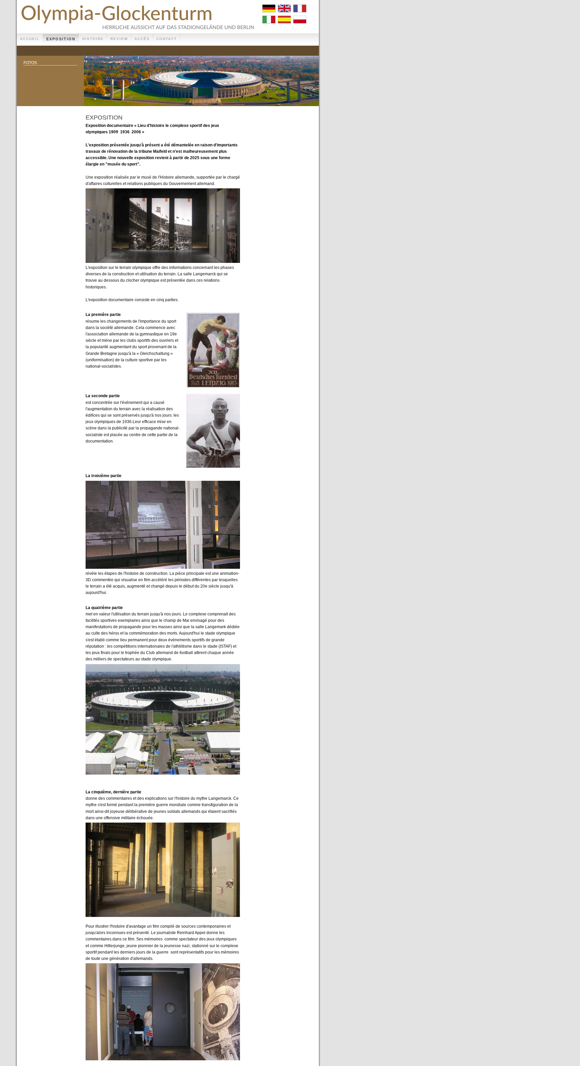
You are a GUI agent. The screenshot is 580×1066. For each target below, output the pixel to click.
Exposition (61, 39)
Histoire (93, 39)
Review (119, 39)
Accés (142, 39)
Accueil (30, 39)
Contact (166, 39)
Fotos (30, 62)
